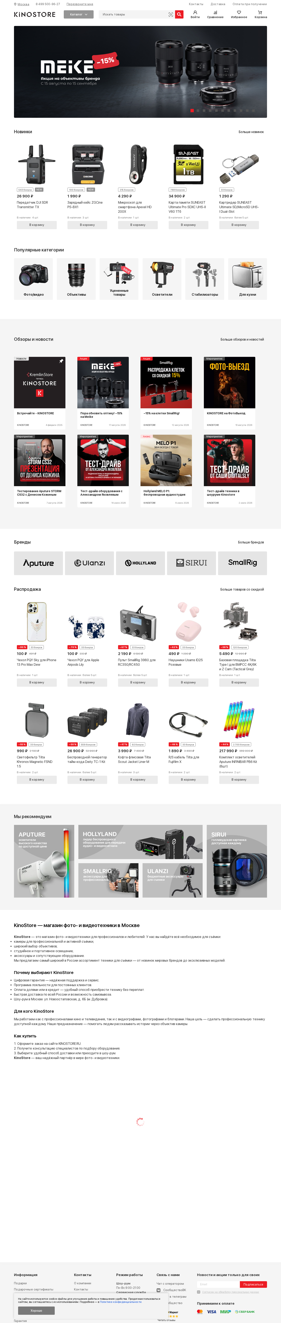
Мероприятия (214, 358)
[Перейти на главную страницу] (34, 14)
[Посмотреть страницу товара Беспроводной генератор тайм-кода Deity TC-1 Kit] (87, 740)
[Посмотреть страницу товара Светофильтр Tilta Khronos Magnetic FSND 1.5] (36, 740)
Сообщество (173, 1303)
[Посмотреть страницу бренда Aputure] (38, 563)
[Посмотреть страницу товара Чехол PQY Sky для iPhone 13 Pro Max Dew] (36, 643)
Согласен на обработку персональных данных (230, 1292)
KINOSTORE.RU (70, 1044)
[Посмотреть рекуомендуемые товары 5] (237, 896)
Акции (83, 358)
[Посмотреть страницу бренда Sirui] (191, 563)
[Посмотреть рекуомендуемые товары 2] (140, 858)
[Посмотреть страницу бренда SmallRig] (242, 563)
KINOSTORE (23, 425)
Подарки (20, 1283)
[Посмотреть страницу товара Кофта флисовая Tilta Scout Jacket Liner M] (137, 740)
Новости (21, 358)
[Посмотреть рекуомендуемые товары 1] (44, 896)
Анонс (146, 436)
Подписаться (253, 1284)
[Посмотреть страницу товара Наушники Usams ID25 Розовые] (188, 643)
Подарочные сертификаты (33, 1289)
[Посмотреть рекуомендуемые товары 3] (173, 896)
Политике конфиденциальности (121, 1301)
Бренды (22, 542)
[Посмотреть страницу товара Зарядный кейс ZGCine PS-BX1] (87, 186)
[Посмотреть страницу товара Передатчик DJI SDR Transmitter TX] (36, 186)
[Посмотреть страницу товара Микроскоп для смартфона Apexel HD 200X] (137, 186)
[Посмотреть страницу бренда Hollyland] (140, 563)
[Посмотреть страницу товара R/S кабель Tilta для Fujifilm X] (188, 740)
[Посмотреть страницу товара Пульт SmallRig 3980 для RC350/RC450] (137, 643)
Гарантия (20, 1321)
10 (247, 110)
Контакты (81, 1289)
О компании (82, 1283)
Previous (26, 435)
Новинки (23, 131)
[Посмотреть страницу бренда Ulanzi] (89, 563)
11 (253, 110)
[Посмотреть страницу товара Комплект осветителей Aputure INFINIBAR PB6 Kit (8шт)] (239, 740)
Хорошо (36, 1310)
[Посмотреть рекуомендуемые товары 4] (108, 896)
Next (255, 435)
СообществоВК (174, 1290)
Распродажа (27, 589)
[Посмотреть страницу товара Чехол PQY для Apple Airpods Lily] (87, 643)
